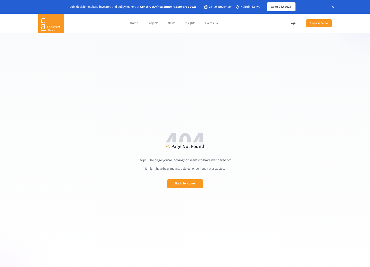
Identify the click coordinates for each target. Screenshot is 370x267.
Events (209, 23)
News (171, 23)
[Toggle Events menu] (217, 23)
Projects (153, 23)
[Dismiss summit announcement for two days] (333, 7)
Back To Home (185, 183)
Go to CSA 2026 (281, 7)
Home (134, 23)
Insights (190, 23)
